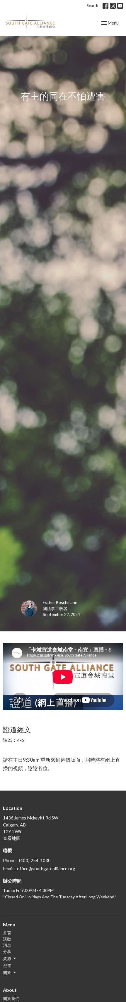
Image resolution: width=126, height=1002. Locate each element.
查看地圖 (12, 838)
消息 (7, 945)
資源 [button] (7, 958)
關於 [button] (7, 972)
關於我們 (11, 998)
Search (92, 5)
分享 (7, 951)
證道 (7, 965)
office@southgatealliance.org (46, 868)
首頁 (7, 932)
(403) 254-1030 (35, 860)
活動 (7, 939)
